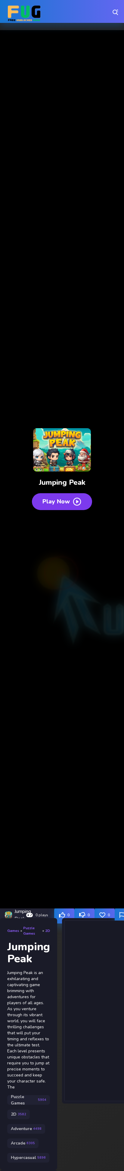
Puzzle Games (29, 931)
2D (47, 930)
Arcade (23, 1143)
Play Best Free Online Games (24, 12)
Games (13, 930)
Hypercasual (28, 1157)
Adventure (26, 1129)
